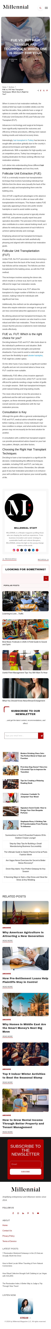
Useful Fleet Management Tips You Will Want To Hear (24, 673)
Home (4, 87)
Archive (37, 59)
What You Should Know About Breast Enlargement (23, 701)
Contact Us (7, 1231)
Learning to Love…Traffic (12, 614)
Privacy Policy (8, 1236)
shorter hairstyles (35, 355)
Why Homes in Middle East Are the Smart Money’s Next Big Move (24, 1028)
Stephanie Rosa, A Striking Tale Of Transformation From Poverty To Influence (34, 823)
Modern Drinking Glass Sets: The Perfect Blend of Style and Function (33, 755)
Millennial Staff (25, 528)
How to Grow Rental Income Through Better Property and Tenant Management (23, 1124)
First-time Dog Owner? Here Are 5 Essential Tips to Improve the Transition (34, 769)
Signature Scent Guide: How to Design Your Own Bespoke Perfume (33, 810)
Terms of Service (9, 1241)
